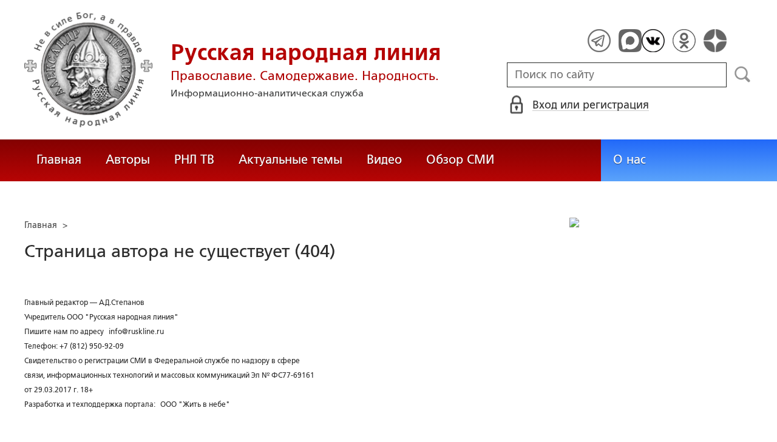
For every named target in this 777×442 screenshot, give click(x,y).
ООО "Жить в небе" (195, 404)
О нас (629, 159)
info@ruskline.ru (136, 331)
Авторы (128, 159)
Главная (58, 159)
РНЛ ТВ (194, 159)
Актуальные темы (290, 159)
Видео (384, 159)
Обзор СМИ (460, 159)
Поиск (743, 74)
